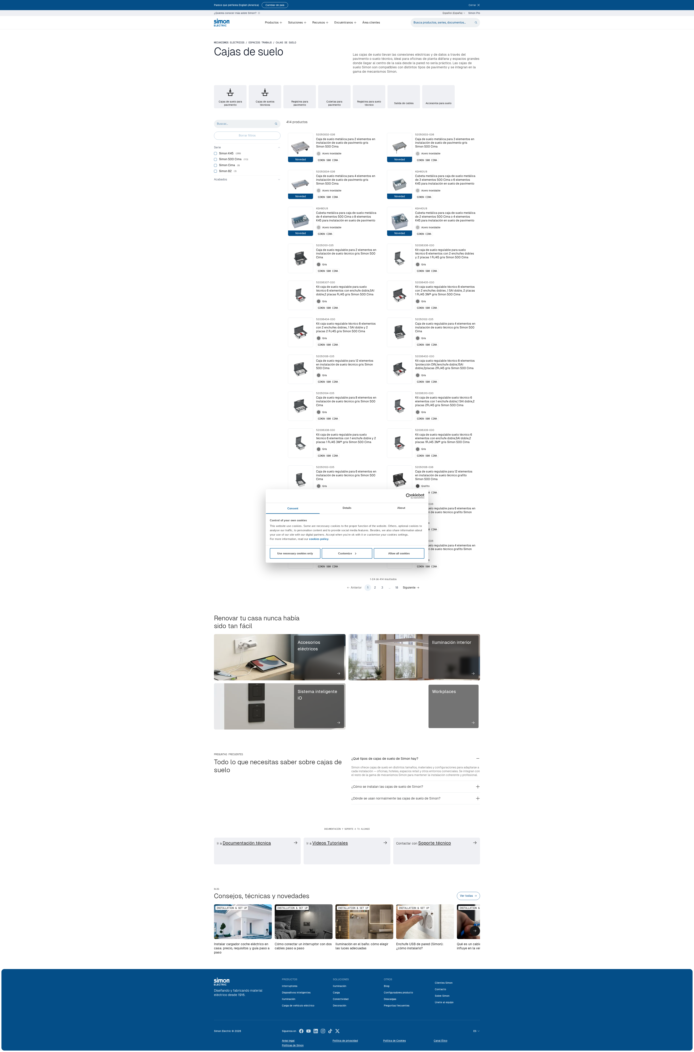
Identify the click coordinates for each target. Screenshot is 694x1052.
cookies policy (318, 538)
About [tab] (401, 507)
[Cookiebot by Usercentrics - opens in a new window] (408, 496)
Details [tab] (347, 507)
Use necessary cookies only (295, 553)
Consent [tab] (292, 508)
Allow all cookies (399, 553)
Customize (345, 553)
